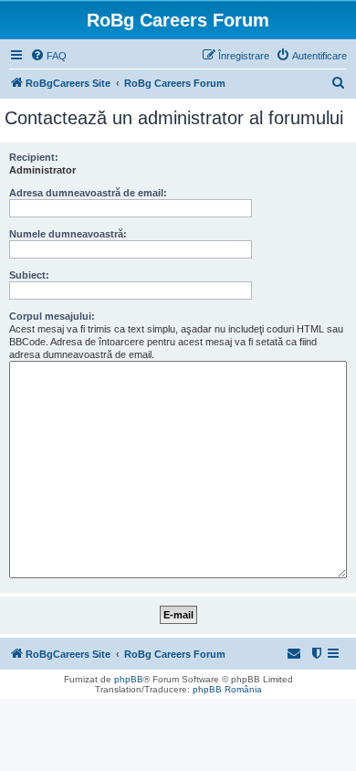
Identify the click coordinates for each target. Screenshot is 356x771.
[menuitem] (48, 56)
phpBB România (227, 689)
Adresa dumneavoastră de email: (88, 192)
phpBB (128, 679)
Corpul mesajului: (52, 316)
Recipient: (33, 157)
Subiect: (29, 274)
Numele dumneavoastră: (68, 233)
